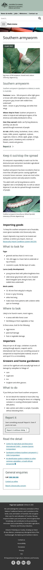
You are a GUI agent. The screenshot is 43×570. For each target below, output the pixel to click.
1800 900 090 (13, 477)
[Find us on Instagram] (29, 563)
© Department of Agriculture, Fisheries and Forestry (21, 558)
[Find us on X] (18, 563)
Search (39, 18)
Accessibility (22, 543)
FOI (22, 554)
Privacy (21, 550)
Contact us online (11, 481)
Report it (7, 146)
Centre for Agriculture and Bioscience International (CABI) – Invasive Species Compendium (20, 446)
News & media (6, 13)
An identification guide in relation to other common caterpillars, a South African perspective (21, 461)
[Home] (12, 6)
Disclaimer (21, 547)
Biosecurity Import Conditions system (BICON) (19, 241)
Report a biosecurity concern (15, 486)
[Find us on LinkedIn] (23, 563)
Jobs (16, 13)
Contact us (33, 13)
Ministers (23, 13)
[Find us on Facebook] (13, 563)
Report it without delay (16, 430)
